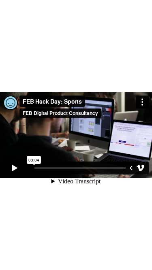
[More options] (142, 102)
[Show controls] (131, 168)
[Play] (14, 168)
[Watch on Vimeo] (141, 168)
